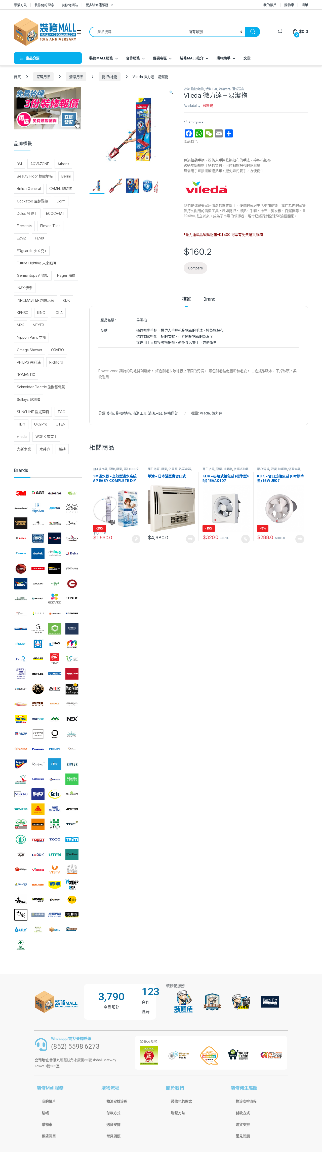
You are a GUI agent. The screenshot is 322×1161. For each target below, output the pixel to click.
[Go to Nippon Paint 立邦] (21, 734)
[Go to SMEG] (72, 809)
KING (41, 312)
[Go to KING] (21, 673)
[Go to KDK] (55, 658)
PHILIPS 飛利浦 (29, 362)
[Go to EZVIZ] (55, 598)
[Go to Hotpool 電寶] (38, 643)
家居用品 (43, 77)
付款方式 (113, 1113)
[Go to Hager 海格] (21, 643)
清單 (305, 5)
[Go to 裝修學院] (72, 929)
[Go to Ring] (55, 764)
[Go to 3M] (21, 493)
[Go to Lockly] (21, 688)
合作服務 (133, 58)
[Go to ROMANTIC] (21, 779)
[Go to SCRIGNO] (21, 794)
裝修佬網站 (70, 5)
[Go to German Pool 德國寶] (21, 628)
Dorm (61, 201)
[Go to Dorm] (72, 568)
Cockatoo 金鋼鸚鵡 (32, 201)
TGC (61, 412)
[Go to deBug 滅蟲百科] (55, 553)
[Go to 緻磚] (38, 929)
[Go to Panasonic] (38, 749)
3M (19, 164)
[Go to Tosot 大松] (38, 839)
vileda (22, 436)
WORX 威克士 (46, 436)
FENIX (39, 238)
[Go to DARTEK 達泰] (38, 553)
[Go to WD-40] (55, 884)
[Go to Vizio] (72, 869)
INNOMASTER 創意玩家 (35, 300)
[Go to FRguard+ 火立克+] (21, 613)
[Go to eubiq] (38, 598)
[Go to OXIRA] (21, 749)
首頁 (17, 77)
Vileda (205, 413)
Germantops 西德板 (33, 275)
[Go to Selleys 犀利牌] (38, 794)
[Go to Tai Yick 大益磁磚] (55, 824)
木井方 (44, 449)
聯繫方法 (20, 5)
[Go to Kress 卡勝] (72, 673)
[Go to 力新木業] (21, 914)
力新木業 (24, 449)
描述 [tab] (186, 299)
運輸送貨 (238, 89)
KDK (66, 300)
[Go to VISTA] (55, 869)
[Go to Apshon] (38, 508)
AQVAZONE (39, 164)
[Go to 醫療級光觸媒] (21, 944)
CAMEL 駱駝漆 (60, 188)
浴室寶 (173, 469)
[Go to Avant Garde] (38, 523)
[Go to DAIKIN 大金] (21, 553)
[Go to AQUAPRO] (55, 508)
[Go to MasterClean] (21, 704)
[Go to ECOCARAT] (38, 583)
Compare (196, 122)
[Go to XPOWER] (55, 899)
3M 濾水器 (100, 469)
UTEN (60, 424)
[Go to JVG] (21, 658)
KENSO (22, 312)
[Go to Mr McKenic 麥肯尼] (21, 719)
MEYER (38, 325)
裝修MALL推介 (192, 58)
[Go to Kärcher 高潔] (38, 658)
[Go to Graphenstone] (55, 628)
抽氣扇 (227, 469)
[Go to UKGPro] (38, 854)
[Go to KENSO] (72, 658)
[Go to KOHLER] (38, 673)
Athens (63, 164)
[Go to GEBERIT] (72, 613)
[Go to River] (72, 764)
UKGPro (40, 424)
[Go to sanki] (55, 779)
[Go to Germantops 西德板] (38, 628)
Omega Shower (29, 350)
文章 (247, 58)
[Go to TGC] (72, 824)
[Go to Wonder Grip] (72, 884)
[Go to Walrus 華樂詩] (38, 884)
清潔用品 (76, 77)
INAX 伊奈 (24, 288)
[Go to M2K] (55, 688)
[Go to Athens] (21, 523)
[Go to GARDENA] (55, 613)
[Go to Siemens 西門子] (21, 809)
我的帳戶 (269, 5)
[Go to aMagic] (72, 493)
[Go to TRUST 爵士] (21, 854)
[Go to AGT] (38, 493)
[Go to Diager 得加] (55, 568)
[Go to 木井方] (72, 914)
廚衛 (187, 89)
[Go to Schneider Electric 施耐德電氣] (72, 779)
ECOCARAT (55, 213)
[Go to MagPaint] (72, 688)
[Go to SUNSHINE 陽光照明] (38, 824)
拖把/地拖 (109, 77)
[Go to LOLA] (38, 688)
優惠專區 (160, 58)
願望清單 (49, 1136)
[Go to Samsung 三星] (38, 779)
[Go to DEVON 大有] (38, 568)
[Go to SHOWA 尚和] (72, 794)
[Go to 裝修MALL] (55, 929)
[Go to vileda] (38, 869)
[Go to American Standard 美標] (21, 508)
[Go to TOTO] (55, 839)
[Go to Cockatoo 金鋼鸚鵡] (72, 538)
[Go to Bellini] (72, 523)
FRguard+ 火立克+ (32, 251)
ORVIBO (57, 350)
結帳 (45, 1113)
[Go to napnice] (38, 719)
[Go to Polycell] (21, 764)
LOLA (58, 312)
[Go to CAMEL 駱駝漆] (55, 538)
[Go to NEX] (72, 719)
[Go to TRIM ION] (72, 839)
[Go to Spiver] (21, 824)
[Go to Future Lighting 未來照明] (38, 613)
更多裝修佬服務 (97, 5)
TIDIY (21, 424)
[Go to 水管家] (21, 929)
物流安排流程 (116, 1101)
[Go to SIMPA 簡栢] (55, 809)
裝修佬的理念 (44, 5)
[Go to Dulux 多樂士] (21, 583)
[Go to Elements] (72, 583)
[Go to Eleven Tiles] (21, 598)
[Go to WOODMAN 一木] (21, 899)
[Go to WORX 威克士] (38, 899)
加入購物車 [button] (136, 539)
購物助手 (223, 58)
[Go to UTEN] (55, 854)
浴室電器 (185, 469)
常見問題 (113, 1136)
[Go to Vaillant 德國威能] (72, 854)
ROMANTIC (26, 374)
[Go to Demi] (21, 568)
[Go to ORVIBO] (55, 734)
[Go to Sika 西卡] (38, 809)
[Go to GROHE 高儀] (72, 628)
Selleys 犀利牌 (28, 399)
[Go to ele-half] (55, 583)
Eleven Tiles (50, 226)
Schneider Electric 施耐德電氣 (41, 387)
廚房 (112, 469)
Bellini (66, 176)
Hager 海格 (66, 275)
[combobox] (137, 32)
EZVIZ (21, 238)
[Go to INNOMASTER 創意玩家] (72, 643)
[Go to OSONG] (72, 734)
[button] (171, 92)
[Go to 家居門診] (55, 914)
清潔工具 (211, 89)
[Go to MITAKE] (55, 704)
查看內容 (190, 539)
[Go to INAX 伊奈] (55, 643)
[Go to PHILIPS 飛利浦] (55, 749)
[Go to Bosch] (21, 538)
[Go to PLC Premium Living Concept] (72, 749)
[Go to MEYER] (38, 704)
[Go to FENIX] (72, 598)
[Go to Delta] (72, 553)
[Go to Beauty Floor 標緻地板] (55, 523)
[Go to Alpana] (55, 493)
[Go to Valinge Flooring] (21, 869)
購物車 (289, 5)
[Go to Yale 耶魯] (72, 899)
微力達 (217, 413)
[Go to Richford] (38, 764)
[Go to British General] (38, 538)
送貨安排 (113, 1124)
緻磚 (62, 449)
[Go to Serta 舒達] (55, 794)
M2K (20, 325)
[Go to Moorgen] (72, 704)
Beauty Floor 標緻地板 (35, 176)
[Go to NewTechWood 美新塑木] (55, 719)
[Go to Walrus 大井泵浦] (21, 884)
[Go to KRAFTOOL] (55, 673)
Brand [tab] (209, 299)
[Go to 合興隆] (38, 914)
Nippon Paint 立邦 (31, 337)
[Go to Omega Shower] (38, 734)
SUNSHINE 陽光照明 (33, 412)
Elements (24, 226)
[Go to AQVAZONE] (72, 508)
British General (29, 188)
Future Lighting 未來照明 (36, 263)
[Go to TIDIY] (21, 839)
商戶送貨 (153, 469)
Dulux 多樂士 (27, 213)
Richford (56, 362)
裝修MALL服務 (101, 58)
